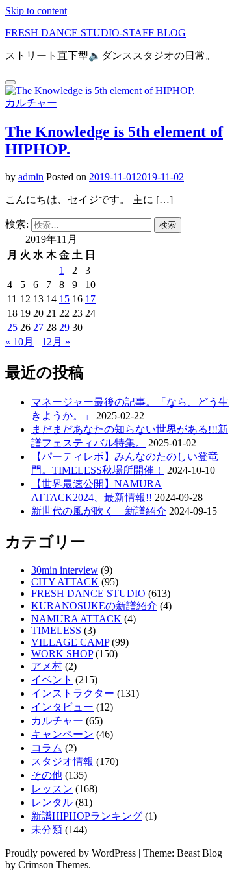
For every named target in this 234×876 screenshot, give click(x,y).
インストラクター (72, 693)
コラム (46, 747)
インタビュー (62, 706)
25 (12, 327)
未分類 (46, 829)
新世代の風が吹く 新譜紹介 (98, 511)
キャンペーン (62, 734)
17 (90, 298)
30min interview (64, 570)
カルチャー (31, 102)
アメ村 (46, 666)
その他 (46, 775)
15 (64, 298)
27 (38, 327)
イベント (52, 679)
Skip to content (36, 10)
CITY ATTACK (65, 581)
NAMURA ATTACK (76, 618)
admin (31, 176)
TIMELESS (56, 630)
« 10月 (19, 341)
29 (64, 327)
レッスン (52, 788)
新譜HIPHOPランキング (86, 815)
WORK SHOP (62, 653)
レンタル (52, 802)
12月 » (56, 341)
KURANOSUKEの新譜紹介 (94, 605)
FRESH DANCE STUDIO (88, 593)
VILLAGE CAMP (70, 642)
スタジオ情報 (62, 761)
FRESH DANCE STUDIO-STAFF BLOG (95, 32)
